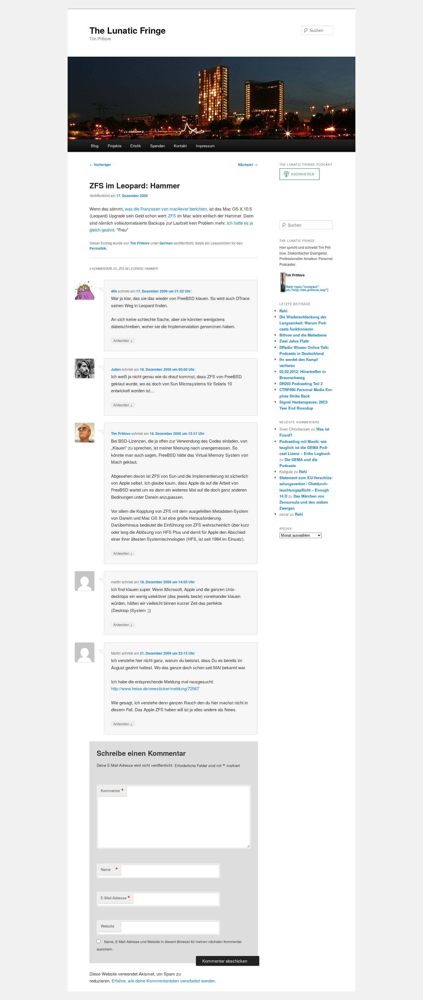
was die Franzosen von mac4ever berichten (166, 209)
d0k (114, 291)
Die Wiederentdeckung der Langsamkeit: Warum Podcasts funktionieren (303, 323)
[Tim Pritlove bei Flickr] (299, 283)
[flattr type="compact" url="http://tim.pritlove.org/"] (306, 288)
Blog (94, 145)
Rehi (283, 310)
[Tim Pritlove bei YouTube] (305, 283)
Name (109, 869)
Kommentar (112, 790)
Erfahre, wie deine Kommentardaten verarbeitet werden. (164, 981)
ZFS (172, 216)
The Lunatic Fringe (127, 30)
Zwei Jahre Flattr (294, 341)
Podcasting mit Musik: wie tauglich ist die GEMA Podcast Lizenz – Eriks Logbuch (304, 447)
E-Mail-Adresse (115, 898)
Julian (116, 369)
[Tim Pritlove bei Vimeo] (294, 283)
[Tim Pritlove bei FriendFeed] (311, 283)
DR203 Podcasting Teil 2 (301, 383)
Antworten (123, 340)
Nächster (248, 164)
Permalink (97, 248)
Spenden (157, 145)
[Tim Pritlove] (283, 291)
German (166, 243)
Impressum (205, 145)
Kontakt (180, 145)
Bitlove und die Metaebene (303, 335)
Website (107, 926)
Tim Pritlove (140, 243)
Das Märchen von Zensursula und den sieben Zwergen (303, 502)
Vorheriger (100, 164)
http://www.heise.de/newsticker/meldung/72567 (155, 688)
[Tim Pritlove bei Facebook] (316, 283)
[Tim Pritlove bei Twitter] (288, 283)
